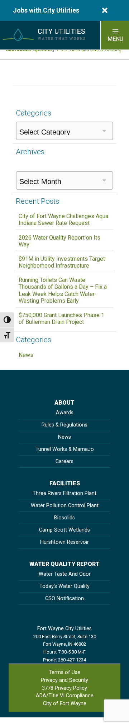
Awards (64, 413)
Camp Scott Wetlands (64, 530)
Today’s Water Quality (64, 586)
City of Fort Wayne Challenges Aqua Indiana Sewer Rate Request (63, 219)
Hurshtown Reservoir (64, 542)
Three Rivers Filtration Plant (64, 493)
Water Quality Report (64, 564)
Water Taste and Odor (65, 574)
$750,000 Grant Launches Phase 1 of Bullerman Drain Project (61, 318)
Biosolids (64, 518)
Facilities (64, 483)
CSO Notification (64, 598)
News (26, 355)
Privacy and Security (64, 680)
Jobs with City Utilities (46, 10)
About (64, 402)
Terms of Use (64, 672)
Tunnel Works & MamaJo (64, 449)
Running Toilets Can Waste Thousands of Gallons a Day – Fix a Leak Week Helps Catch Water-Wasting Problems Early (63, 290)
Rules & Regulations (64, 425)
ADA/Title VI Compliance (65, 696)
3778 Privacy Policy (64, 688)
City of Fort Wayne (64, 704)
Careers (64, 461)
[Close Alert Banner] (105, 10)
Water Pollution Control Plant (65, 506)
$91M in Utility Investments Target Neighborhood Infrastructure (62, 262)
